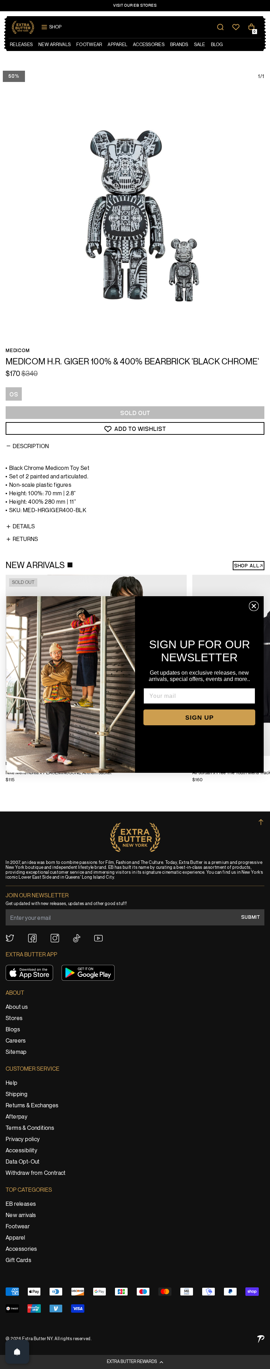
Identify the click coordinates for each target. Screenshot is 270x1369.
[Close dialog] (254, 606)
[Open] (17, 1352)
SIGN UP (199, 717)
